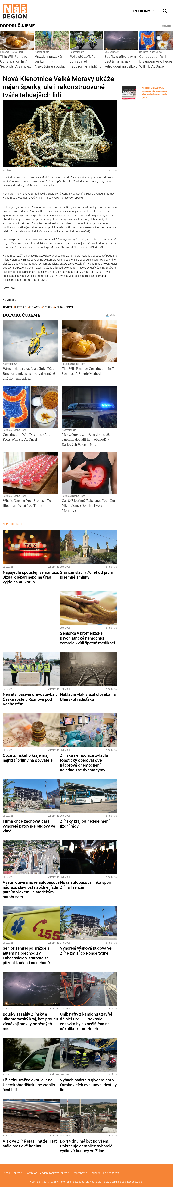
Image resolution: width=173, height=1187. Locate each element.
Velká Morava (64, 307)
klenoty (34, 307)
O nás (6, 1173)
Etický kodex (111, 1173)
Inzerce (17, 1173)
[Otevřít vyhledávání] (164, 11)
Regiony (141, 11)
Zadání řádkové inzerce (54, 1173)
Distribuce (31, 1173)
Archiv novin (79, 1173)
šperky (47, 307)
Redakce (95, 1173)
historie (20, 307)
